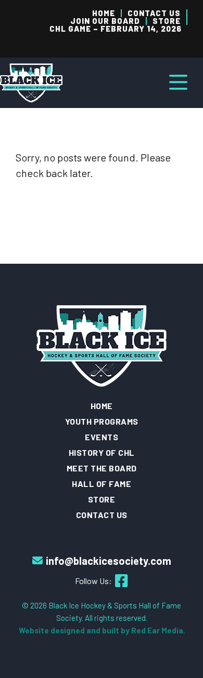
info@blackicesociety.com (108, 560)
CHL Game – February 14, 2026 (115, 29)
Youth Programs (101, 421)
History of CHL (102, 452)
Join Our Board (105, 21)
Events (101, 437)
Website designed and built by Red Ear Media (101, 630)
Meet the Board (102, 468)
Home (103, 13)
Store (167, 21)
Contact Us (154, 13)
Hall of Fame (101, 484)
